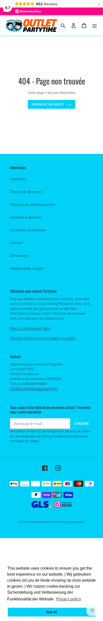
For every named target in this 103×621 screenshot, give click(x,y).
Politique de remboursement (33, 204)
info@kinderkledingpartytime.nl (34, 388)
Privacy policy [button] (68, 599)
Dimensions (19, 255)
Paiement (17, 179)
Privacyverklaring (73, 522)
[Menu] (94, 25)
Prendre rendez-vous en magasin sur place (42, 338)
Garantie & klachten (26, 217)
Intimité (16, 243)
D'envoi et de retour (26, 191)
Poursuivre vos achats (48, 104)
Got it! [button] (51, 612)
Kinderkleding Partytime (44, 522)
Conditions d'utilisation (28, 230)
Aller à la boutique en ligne (30, 328)
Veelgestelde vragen (26, 268)
